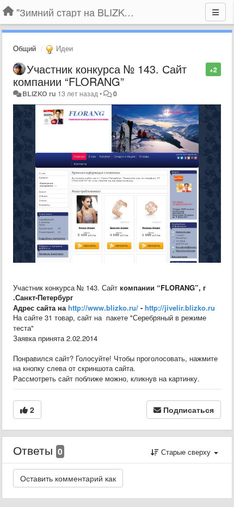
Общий (24, 48)
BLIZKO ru (40, 93)
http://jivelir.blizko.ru (180, 307)
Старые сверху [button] (186, 452)
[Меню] (215, 12)
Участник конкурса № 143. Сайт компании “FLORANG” (100, 75)
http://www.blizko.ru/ (103, 307)
